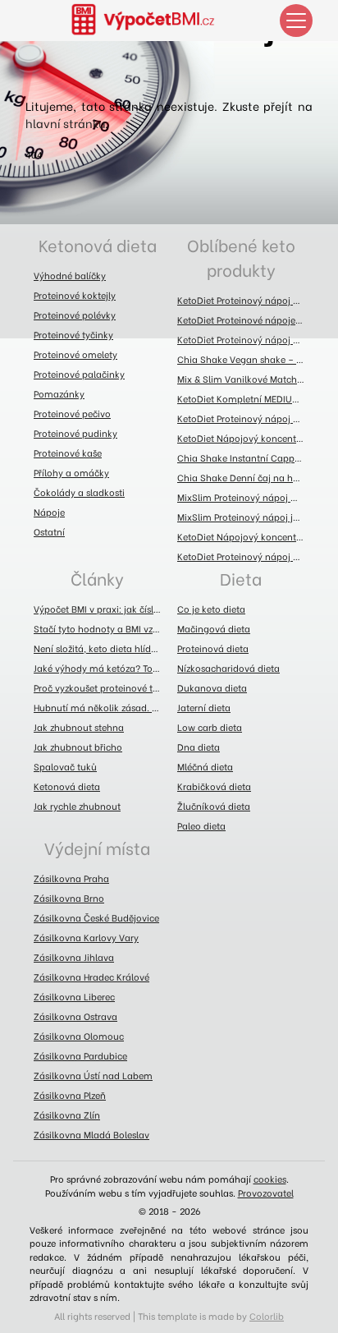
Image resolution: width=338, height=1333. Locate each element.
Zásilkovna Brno (69, 897)
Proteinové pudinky (75, 432)
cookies (270, 1178)
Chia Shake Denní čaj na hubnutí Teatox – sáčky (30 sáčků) (245, 477)
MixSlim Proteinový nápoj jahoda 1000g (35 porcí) (245, 516)
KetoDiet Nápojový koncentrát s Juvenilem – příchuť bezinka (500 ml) (245, 437)
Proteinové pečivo (72, 413)
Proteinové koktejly (75, 294)
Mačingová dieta (213, 628)
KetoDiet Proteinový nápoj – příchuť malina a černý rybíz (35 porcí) (245, 299)
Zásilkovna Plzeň (70, 1094)
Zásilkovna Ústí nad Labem (93, 1075)
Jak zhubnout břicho (78, 746)
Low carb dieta (209, 726)
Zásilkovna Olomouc (79, 1035)
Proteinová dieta (213, 648)
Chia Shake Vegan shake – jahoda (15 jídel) (245, 358)
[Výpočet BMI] (153, 20)
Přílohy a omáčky (71, 472)
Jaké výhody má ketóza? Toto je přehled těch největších (101, 667)
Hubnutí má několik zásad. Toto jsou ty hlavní (101, 707)
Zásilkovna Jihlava (74, 956)
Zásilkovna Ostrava (75, 1016)
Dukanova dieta (212, 687)
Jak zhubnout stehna (79, 726)
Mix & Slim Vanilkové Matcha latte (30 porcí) (245, 378)
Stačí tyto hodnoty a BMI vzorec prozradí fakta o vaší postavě (101, 628)
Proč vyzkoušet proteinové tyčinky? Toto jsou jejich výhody (101, 687)
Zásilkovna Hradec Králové (91, 976)
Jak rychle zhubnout (77, 805)
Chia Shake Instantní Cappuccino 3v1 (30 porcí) (245, 457)
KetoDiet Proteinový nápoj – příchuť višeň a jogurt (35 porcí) (245, 418)
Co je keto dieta (211, 608)
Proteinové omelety (75, 354)
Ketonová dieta (98, 244)
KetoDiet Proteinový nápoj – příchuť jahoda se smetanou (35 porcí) (245, 339)
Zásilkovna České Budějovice (96, 917)
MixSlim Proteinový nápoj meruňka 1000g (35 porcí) (245, 496)
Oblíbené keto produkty (241, 256)
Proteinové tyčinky (73, 334)
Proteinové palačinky (79, 373)
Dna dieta (198, 746)
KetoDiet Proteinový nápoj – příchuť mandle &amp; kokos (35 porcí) (245, 556)
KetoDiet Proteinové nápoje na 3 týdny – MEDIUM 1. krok (245, 319)
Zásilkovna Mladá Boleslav (91, 1134)
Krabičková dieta (214, 786)
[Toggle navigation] (296, 20)
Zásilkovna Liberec (74, 996)
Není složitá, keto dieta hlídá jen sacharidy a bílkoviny (101, 648)
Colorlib (266, 1315)
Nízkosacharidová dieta (228, 667)
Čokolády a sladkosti (79, 492)
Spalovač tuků (65, 766)
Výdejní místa (97, 847)
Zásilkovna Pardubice (80, 1055)
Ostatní (49, 531)
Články (97, 578)
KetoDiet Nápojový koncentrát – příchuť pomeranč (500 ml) (245, 536)
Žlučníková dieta (213, 805)
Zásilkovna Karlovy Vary (86, 937)
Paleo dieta (201, 825)
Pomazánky (59, 393)
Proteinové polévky (75, 314)
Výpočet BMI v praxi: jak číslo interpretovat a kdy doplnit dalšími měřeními (101, 608)
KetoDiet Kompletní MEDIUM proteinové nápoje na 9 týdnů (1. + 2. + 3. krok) (245, 398)
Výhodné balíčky (70, 275)
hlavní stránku (65, 122)
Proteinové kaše (68, 452)
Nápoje (49, 511)
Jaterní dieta (204, 707)
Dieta (241, 578)
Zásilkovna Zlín (67, 1114)
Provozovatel (266, 1192)
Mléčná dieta (205, 766)
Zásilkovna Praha (71, 878)
